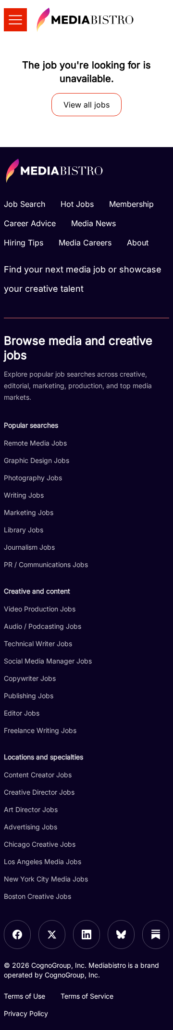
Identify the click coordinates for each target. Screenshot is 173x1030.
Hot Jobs (77, 204)
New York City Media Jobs (46, 879)
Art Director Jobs (31, 809)
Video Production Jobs (39, 609)
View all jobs (86, 104)
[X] (51, 934)
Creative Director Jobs (39, 792)
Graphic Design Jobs (36, 460)
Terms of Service (87, 996)
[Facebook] (17, 934)
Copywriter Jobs (30, 678)
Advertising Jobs (30, 827)
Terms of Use (24, 996)
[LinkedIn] (86, 934)
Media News (93, 223)
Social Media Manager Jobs (48, 661)
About (137, 242)
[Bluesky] (121, 934)
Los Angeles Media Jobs (42, 861)
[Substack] (155, 934)
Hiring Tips (23, 242)
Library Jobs (23, 530)
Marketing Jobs (28, 512)
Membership (131, 204)
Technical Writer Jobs (38, 643)
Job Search (24, 204)
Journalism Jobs (29, 547)
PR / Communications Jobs (46, 564)
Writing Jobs (24, 495)
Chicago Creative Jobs (39, 844)
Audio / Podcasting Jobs (42, 626)
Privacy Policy (26, 1013)
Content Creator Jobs (38, 775)
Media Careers (85, 242)
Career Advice (30, 223)
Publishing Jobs (28, 695)
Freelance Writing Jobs (40, 730)
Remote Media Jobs (35, 443)
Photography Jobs (33, 478)
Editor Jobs (21, 713)
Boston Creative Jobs (37, 896)
